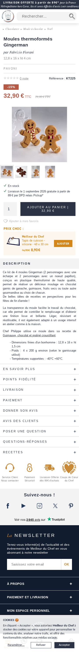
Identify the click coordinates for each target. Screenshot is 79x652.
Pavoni (10, 68)
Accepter (64, 645)
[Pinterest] (71, 506)
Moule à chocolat (33, 29)
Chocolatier (12, 29)
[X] (55, 506)
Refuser (41, 645)
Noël (50, 29)
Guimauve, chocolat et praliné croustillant (29, 335)
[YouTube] (24, 506)
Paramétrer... (16, 645)
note (24, 78)
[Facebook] (8, 506)
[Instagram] (39, 506)
